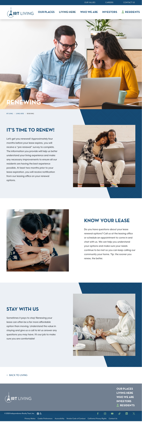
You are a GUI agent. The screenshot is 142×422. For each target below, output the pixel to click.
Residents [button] (132, 12)
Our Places (125, 389)
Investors (124, 401)
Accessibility (59, 419)
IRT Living (10, 114)
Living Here (20, 114)
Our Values (89, 2)
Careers (109, 2)
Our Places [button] (46, 12)
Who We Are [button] (89, 12)
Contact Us (129, 2)
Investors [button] (109, 12)
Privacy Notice (30, 419)
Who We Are (125, 397)
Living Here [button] (67, 12)
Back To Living (18, 375)
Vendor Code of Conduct (75, 419)
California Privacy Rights (97, 419)
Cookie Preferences (45, 419)
